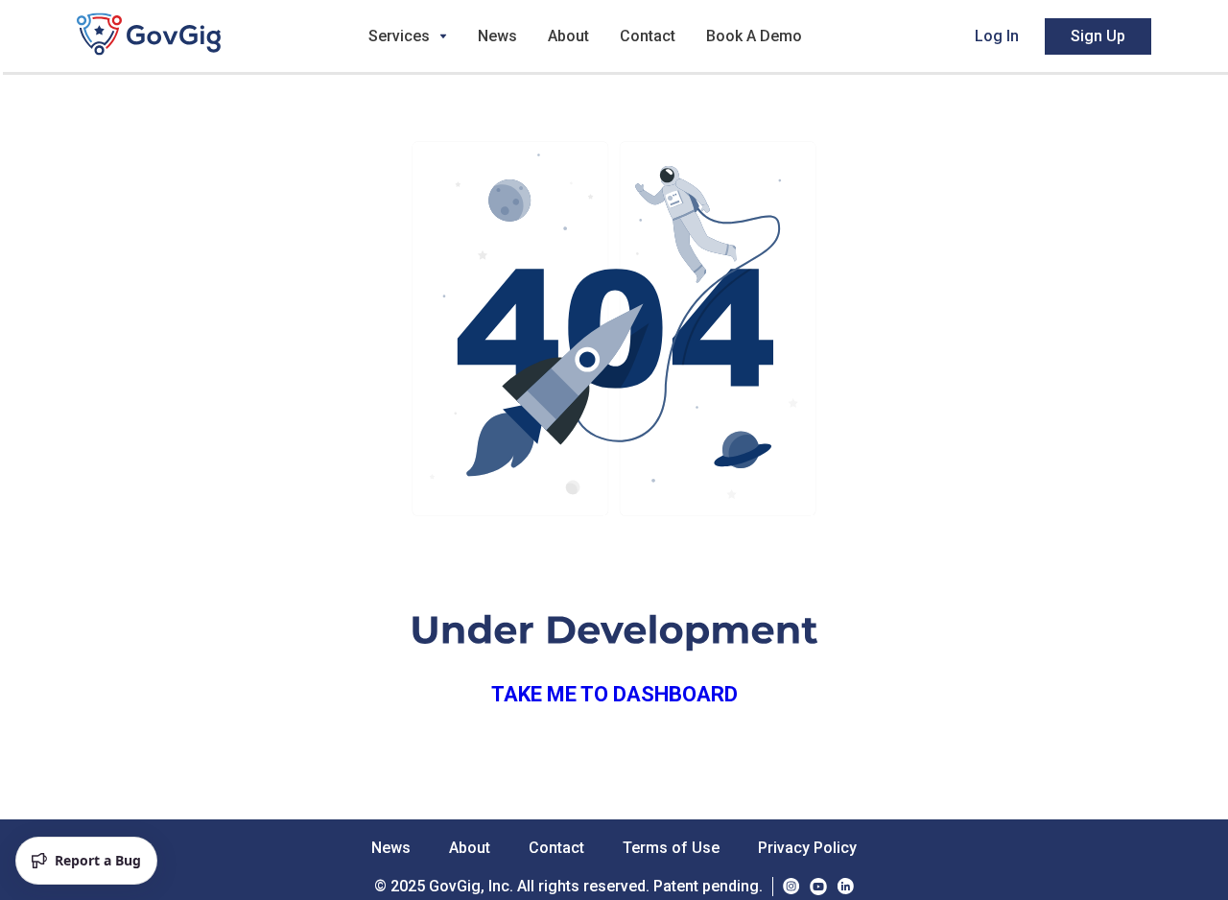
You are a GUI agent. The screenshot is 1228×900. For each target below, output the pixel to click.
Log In (997, 36)
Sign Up (1098, 36)
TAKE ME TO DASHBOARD (614, 694)
